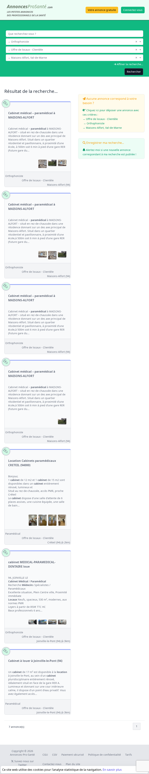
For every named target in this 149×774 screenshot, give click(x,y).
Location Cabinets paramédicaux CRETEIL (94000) (32, 463)
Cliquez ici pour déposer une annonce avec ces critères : (111, 118)
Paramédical (12, 533)
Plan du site (73, 764)
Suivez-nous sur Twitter (24, 763)
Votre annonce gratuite (102, 10)
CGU (45, 754)
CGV (54, 754)
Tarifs (128, 754)
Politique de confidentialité (104, 754)
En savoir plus (112, 770)
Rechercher (134, 71)
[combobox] (74, 41)
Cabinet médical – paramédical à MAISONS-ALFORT (31, 115)
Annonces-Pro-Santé (22, 754)
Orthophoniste (14, 176)
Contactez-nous (52, 764)
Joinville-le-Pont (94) (53, 641)
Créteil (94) (58, 542)
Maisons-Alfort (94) (58, 184)
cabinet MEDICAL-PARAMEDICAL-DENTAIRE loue (31, 564)
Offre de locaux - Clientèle (38, 180)
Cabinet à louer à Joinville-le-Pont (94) (35, 661)
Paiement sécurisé (72, 754)
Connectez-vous (132, 10)
